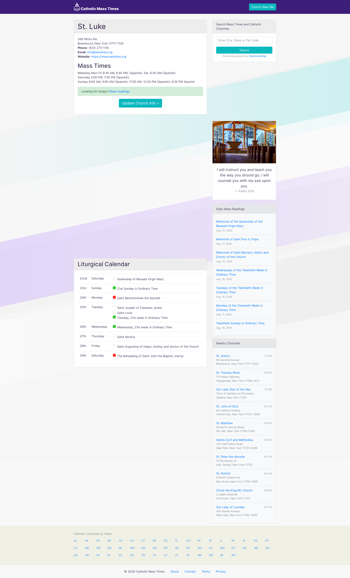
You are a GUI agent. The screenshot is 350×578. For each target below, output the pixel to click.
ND (256, 547)
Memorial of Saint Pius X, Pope (237, 239)
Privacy (221, 571)
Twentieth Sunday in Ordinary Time (240, 323)
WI (221, 555)
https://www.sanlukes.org (108, 56)
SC (120, 555)
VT (176, 555)
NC (244, 547)
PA (98, 555)
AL (75, 540)
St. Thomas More (228, 372)
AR (109, 540)
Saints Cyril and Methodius (234, 440)
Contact (190, 571)
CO (132, 540)
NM (222, 547)
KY (267, 540)
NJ (211, 547)
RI (109, 555)
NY (233, 547)
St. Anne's (223, 356)
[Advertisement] (140, 144)
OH (267, 547)
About (174, 571)
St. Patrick (223, 473)
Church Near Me (262, 7)
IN (233, 540)
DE (154, 540)
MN (132, 547)
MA (109, 547)
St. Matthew (224, 423)
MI (120, 547)
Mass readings (119, 91)
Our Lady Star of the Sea (233, 389)
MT (166, 547)
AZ (98, 540)
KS (255, 540)
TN (143, 555)
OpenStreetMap (257, 56)
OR (87, 555)
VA (188, 555)
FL (176, 540)
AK (86, 540)
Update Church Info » (140, 103)
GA (188, 540)
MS (143, 547)
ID (210, 540)
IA (244, 540)
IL (221, 540)
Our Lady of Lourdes (230, 507)
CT (143, 540)
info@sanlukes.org (99, 52)
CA (120, 540)
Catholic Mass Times (99, 9)
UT (166, 555)
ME (87, 547)
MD (98, 547)
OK (75, 555)
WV (211, 555)
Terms (206, 571)
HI (199, 540)
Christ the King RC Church (234, 490)
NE (177, 547)
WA (199, 555)
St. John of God (227, 406)
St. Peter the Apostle (230, 456)
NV (188, 547)
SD (132, 555)
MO (154, 547)
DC (166, 540)
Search (244, 50)
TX (154, 555)
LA (75, 547)
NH (199, 547)
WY (233, 555)
